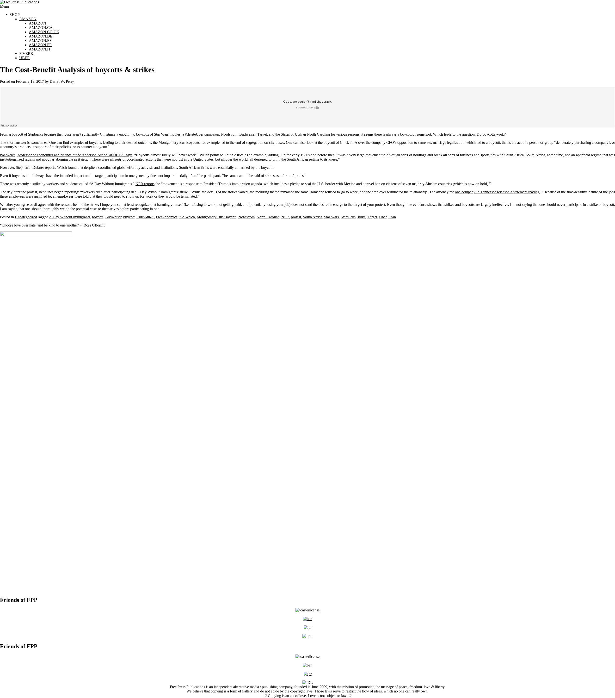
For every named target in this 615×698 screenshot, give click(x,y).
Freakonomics (166, 217)
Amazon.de (40, 36)
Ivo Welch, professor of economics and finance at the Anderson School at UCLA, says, (66, 155)
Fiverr (26, 53)
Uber (24, 58)
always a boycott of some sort (408, 134)
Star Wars (331, 217)
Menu (4, 6)
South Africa (312, 217)
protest (296, 217)
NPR (285, 217)
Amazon (28, 19)
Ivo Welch (187, 217)
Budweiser (113, 217)
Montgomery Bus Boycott (216, 217)
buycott (129, 217)
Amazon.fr (40, 45)
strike (361, 217)
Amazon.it (40, 49)
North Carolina (268, 217)
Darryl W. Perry (62, 81)
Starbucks (348, 217)
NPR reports (144, 184)
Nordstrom (246, 217)
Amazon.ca (41, 27)
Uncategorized (26, 217)
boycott (97, 217)
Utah (392, 217)
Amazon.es (40, 40)
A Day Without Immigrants (69, 217)
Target (372, 217)
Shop (15, 15)
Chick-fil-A (145, 217)
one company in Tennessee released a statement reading (497, 192)
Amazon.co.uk (44, 32)
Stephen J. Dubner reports (35, 167)
